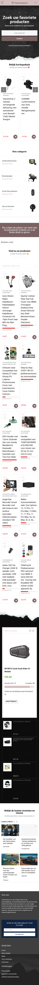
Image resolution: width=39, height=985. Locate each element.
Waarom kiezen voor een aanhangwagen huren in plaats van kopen (10, 872)
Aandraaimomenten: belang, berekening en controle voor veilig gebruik (28, 842)
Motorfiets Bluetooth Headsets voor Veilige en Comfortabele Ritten (23, 740)
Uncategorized (25, 848)
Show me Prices (7, 164)
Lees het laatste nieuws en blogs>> (19, 45)
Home (3, 950)
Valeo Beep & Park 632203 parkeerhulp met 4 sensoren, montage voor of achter (23, 770)
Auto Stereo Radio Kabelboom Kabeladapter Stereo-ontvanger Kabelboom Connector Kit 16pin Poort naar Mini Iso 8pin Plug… (10, 311)
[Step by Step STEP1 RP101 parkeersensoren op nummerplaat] (29, 353)
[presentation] (3, 89)
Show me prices (7, 209)
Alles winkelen (6, 953)
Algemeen (24, 876)
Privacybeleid (6, 971)
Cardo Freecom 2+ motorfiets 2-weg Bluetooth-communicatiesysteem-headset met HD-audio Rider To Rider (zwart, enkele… (23, 750)
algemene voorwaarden (9, 974)
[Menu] (2, 3)
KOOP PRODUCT (12, 137)
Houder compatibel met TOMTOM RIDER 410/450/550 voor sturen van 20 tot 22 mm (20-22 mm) (28, 445)
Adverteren (5, 962)
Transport (5, 880)
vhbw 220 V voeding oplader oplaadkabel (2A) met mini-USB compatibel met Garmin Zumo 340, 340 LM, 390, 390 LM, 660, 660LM (23, 789)
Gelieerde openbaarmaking (10, 977)
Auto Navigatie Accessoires (22, 780)
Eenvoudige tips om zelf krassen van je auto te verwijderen (28, 870)
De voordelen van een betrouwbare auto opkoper (9, 841)
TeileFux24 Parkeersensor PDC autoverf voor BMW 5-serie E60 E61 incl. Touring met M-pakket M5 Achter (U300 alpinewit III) (28, 577)
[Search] (35, 3)
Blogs (3, 956)
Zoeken (19, 38)
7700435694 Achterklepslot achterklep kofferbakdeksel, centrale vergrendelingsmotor (23, 728)
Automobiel (6, 846)
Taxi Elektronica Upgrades (21, 721)
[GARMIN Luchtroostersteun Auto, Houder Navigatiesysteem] (25, 84)
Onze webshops (7, 959)
